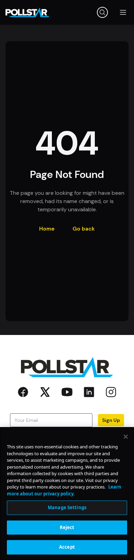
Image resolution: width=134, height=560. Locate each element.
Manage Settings (67, 507)
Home (47, 228)
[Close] (125, 436)
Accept (67, 547)
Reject (67, 527)
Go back (83, 228)
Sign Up (111, 420)
